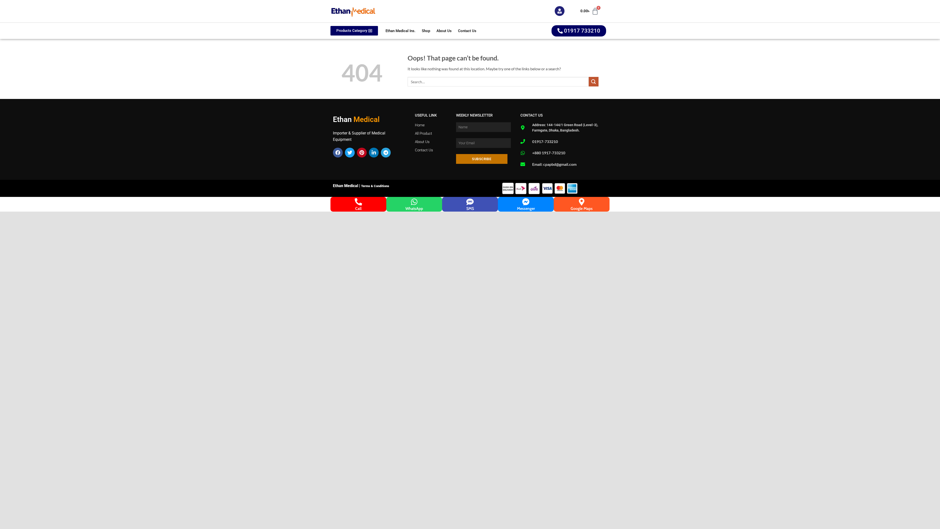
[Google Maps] (581, 201)
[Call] (358, 201)
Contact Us (467, 31)
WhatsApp (414, 208)
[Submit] (594, 81)
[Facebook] (338, 152)
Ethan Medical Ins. (400, 31)
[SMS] (470, 201)
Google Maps (582, 208)
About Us (444, 31)
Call (358, 208)
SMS (470, 208)
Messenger (526, 208)
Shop (426, 31)
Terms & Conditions (375, 186)
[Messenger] (525, 201)
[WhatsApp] (414, 201)
